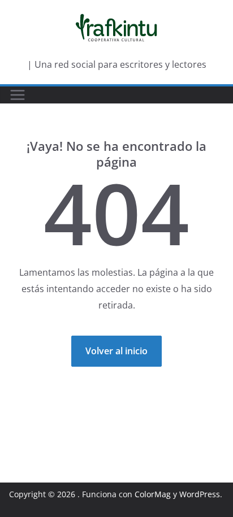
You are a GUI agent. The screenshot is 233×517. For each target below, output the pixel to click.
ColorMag (153, 494)
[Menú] (17, 94)
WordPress (199, 494)
